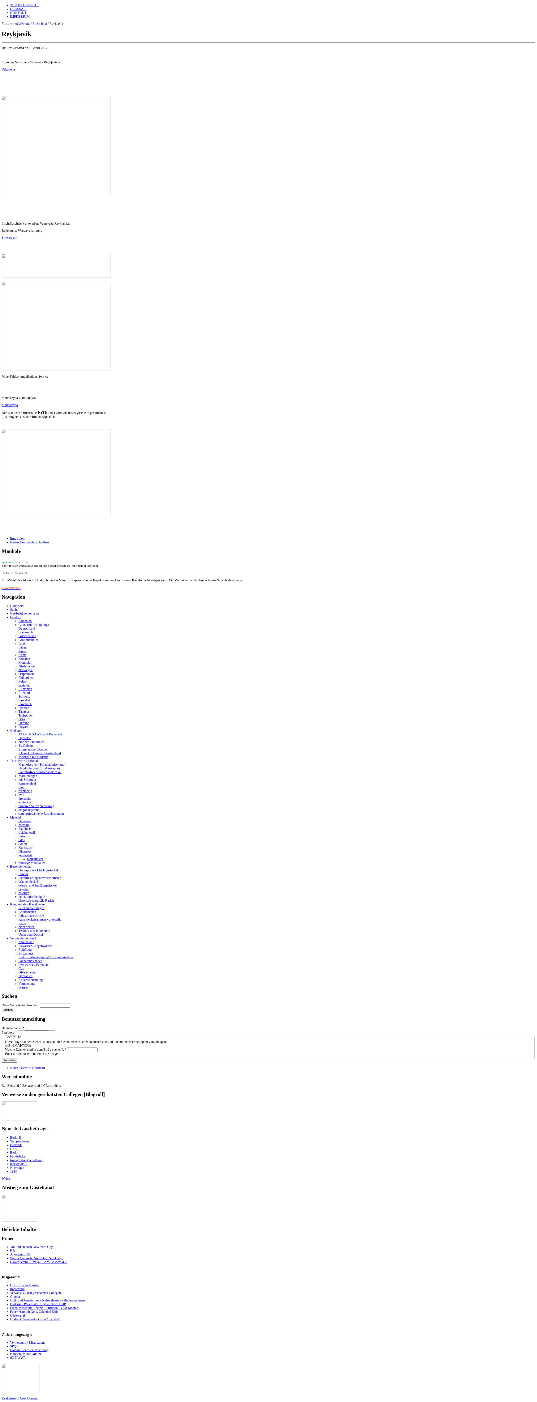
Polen (22, 681)
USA (21, 719)
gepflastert (25, 855)
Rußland (24, 692)
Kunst (22, 923)
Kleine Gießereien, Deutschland (39, 753)
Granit (22, 844)
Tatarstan (24, 711)
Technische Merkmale (24, 760)
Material (15, 817)
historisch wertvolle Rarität (36, 900)
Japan (22, 651)
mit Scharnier (27, 779)
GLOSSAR (18, 9)
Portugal (24, 685)
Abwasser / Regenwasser (35, 946)
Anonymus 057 (20, 1254)
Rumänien (25, 689)
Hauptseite (17, 606)
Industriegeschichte (31, 915)
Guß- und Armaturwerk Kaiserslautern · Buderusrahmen (47, 1300)
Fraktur (23, 874)
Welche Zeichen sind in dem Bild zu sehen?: (35, 1049)
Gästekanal (17, 1315)
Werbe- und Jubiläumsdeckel (37, 885)
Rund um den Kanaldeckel (28, 904)
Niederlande (26, 666)
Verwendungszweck (23, 938)
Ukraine (23, 723)
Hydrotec (24, 738)
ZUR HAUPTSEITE (24, 5)
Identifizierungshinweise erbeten (39, 878)
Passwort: (9, 1032)
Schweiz (24, 696)
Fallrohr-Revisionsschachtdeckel (39, 772)
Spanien (23, 708)
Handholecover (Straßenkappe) (39, 768)
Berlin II (15, 1137)
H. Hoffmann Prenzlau (25, 1285)
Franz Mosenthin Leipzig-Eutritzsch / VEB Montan (44, 1308)
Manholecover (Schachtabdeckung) (41, 764)
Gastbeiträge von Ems (24, 613)
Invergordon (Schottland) (26, 1160)
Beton (22, 836)
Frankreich (25, 632)
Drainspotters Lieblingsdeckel (38, 870)
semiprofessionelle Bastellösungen (41, 813)
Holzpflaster (35, 859)
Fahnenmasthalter (30, 961)
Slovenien (25, 704)
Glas (21, 840)
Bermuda (16, 1145)
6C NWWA (18, 1357)
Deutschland (26, 628)
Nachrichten (26, 927)
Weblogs (24, 23)
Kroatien (24, 658)
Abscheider (26, 942)
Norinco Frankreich (31, 742)
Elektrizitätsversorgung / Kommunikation (45, 957)
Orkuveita (8, 69)
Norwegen (25, 670)
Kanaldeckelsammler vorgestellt (39, 919)
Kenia (22, 655)
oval (21, 794)
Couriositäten (27, 912)
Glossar (15, 1296)
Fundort (15, 617)
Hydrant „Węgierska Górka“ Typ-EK (35, 1319)
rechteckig (25, 791)
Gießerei (15, 730)
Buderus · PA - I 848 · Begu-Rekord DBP (38, 1304)
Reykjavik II (18, 1164)
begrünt (23, 889)
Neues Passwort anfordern (27, 1068)
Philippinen (26, 677)
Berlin (14, 1152)
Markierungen (27, 776)
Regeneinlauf (27, 783)
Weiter (6, 1178)
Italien (22, 647)
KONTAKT (18, 12)
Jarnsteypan (9, 237)
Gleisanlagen (27, 972)
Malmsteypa (10, 405)
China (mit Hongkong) (33, 624)
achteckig (24, 802)
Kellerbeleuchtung (30, 980)
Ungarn (23, 726)
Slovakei (24, 700)
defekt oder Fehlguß (31, 896)
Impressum (17, 1289)
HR (12, 1250)
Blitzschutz (25, 953)
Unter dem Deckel (30, 934)
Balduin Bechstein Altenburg (29, 1350)
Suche (14, 609)
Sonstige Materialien (32, 862)
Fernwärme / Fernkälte (33, 964)
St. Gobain (25, 745)
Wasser (23, 987)
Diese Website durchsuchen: (21, 1005)
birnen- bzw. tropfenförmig (36, 806)
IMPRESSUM (20, 16)
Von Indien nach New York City (31, 1247)
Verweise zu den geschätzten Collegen (35, 1293)
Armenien (25, 621)
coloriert (23, 893)
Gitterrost (24, 851)
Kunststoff (25, 847)
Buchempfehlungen (31, 908)
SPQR (14, 1346)
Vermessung (26, 983)
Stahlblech (25, 828)
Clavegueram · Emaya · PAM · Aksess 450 (38, 1262)
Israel (22, 643)
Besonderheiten (20, 866)
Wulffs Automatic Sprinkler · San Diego (36, 1258)
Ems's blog (40, 23)
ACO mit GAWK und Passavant (40, 734)
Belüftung (25, 949)
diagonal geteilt (28, 810)
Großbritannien (28, 640)
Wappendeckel (28, 881)
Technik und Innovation (34, 930)
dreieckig (24, 798)
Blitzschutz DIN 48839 (25, 1354)
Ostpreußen (26, 674)
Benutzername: (13, 1028)
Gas (21, 968)
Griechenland (27, 636)
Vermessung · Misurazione (27, 1342)
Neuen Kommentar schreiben (29, 542)
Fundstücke (17, 1156)
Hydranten (25, 976)
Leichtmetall (26, 832)
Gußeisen (24, 821)
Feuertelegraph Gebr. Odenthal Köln (34, 1311)
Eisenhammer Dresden (33, 749)
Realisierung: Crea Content (20, 1398)
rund (21, 787)
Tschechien (25, 715)
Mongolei (24, 662)
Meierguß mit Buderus (33, 757)
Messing (24, 825)
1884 (13, 1171)
